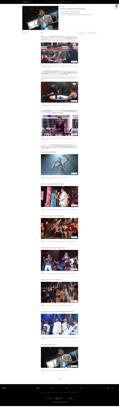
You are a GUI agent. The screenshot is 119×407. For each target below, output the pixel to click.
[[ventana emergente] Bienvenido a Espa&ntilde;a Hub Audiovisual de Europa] (70, 399)
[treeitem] (48, 2)
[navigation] (60, 2)
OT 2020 (49, 39)
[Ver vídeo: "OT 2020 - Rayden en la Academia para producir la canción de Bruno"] (59, 95)
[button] (23, 2)
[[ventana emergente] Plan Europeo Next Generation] (49, 399)
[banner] (28, 2)
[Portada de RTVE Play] (27, 2)
